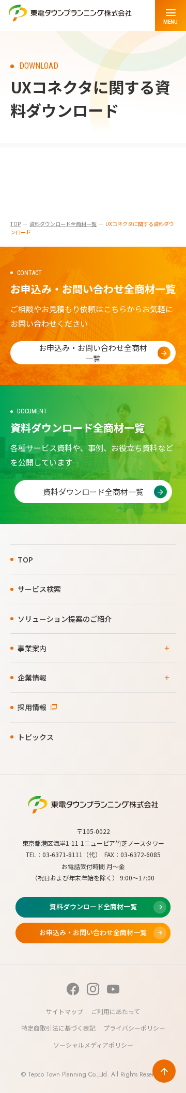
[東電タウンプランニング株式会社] (70, 15)
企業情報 (32, 677)
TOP (15, 224)
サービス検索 (39, 589)
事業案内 (32, 648)
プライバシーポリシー (134, 1027)
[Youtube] (113, 989)
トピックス (36, 737)
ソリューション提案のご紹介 (65, 619)
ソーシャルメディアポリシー (93, 1044)
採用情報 (32, 707)
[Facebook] (73, 989)
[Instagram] (93, 989)
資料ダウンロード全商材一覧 (63, 224)
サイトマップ (64, 1011)
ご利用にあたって (115, 1011)
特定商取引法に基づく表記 (58, 1027)
